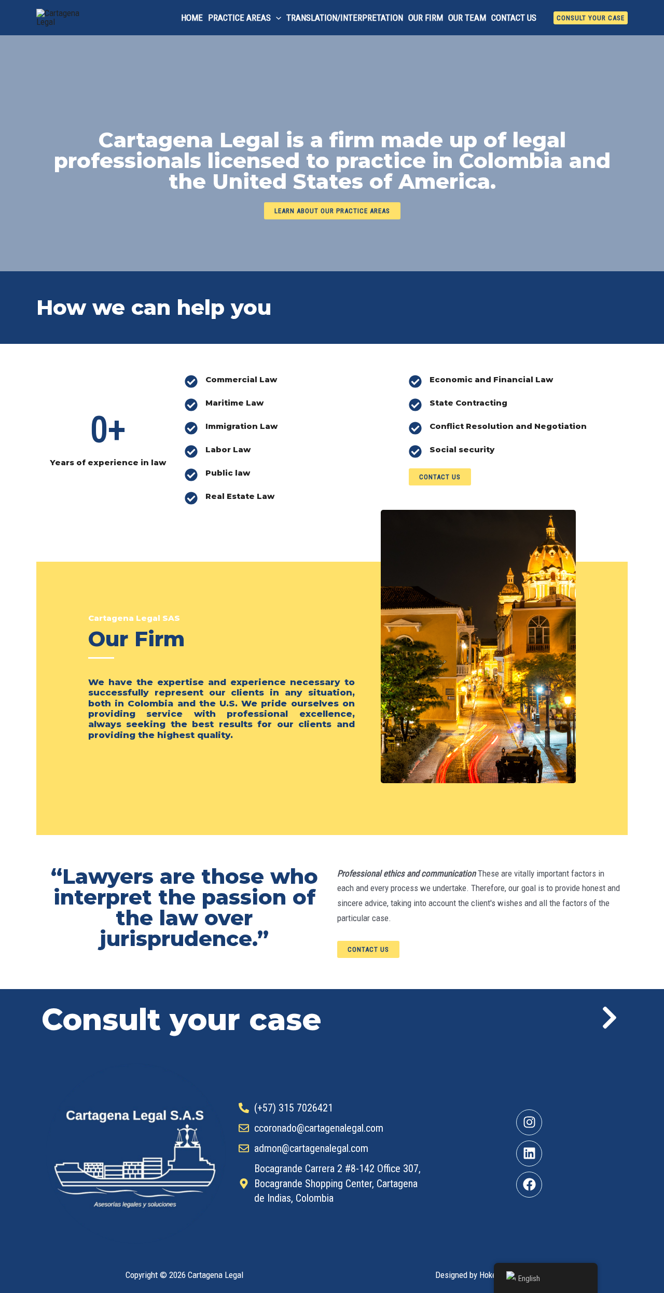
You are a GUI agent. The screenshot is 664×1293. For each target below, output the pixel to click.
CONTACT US (513, 17)
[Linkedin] (529, 1153)
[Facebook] (529, 1185)
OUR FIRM (425, 17)
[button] (276, 17)
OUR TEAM (467, 17)
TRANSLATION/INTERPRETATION (344, 17)
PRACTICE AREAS (239, 17)
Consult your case (182, 1019)
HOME (192, 17)
